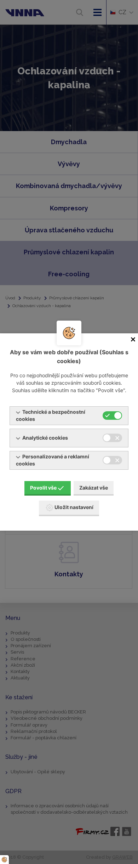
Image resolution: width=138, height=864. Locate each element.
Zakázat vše (93, 488)
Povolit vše (43, 488)
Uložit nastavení (73, 507)
